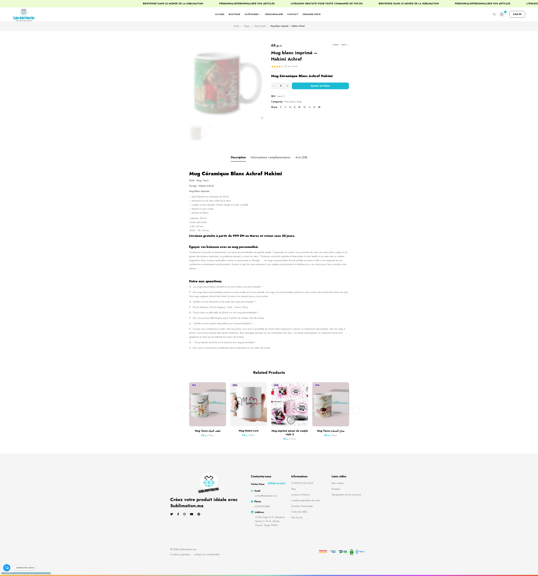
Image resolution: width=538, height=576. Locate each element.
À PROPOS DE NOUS (302, 483)
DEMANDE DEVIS (312, 14)
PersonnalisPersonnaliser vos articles (464, 3)
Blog (293, 489)
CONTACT (293, 14)
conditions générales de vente (305, 500)
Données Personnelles (302, 506)
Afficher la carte (276, 483)
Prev (336, 44)
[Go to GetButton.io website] (6, 573)
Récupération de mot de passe (346, 494)
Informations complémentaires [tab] (270, 157)
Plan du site (296, 517)
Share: (274, 107)
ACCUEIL (220, 14)
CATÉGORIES (251, 14)
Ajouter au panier (320, 85)
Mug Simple (259, 26)
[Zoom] (262, 117)
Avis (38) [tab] (301, 157)
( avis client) (291, 66)
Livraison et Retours (300, 494)
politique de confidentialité (206, 554)
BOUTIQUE (234, 14)
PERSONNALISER (274, 14)
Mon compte (338, 483)
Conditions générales (180, 554)
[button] (517, 14)
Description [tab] (238, 157)
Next (343, 44)
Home (236, 26)
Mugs (246, 26)
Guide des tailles (299, 511)
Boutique (336, 489)
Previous (182, 410)
